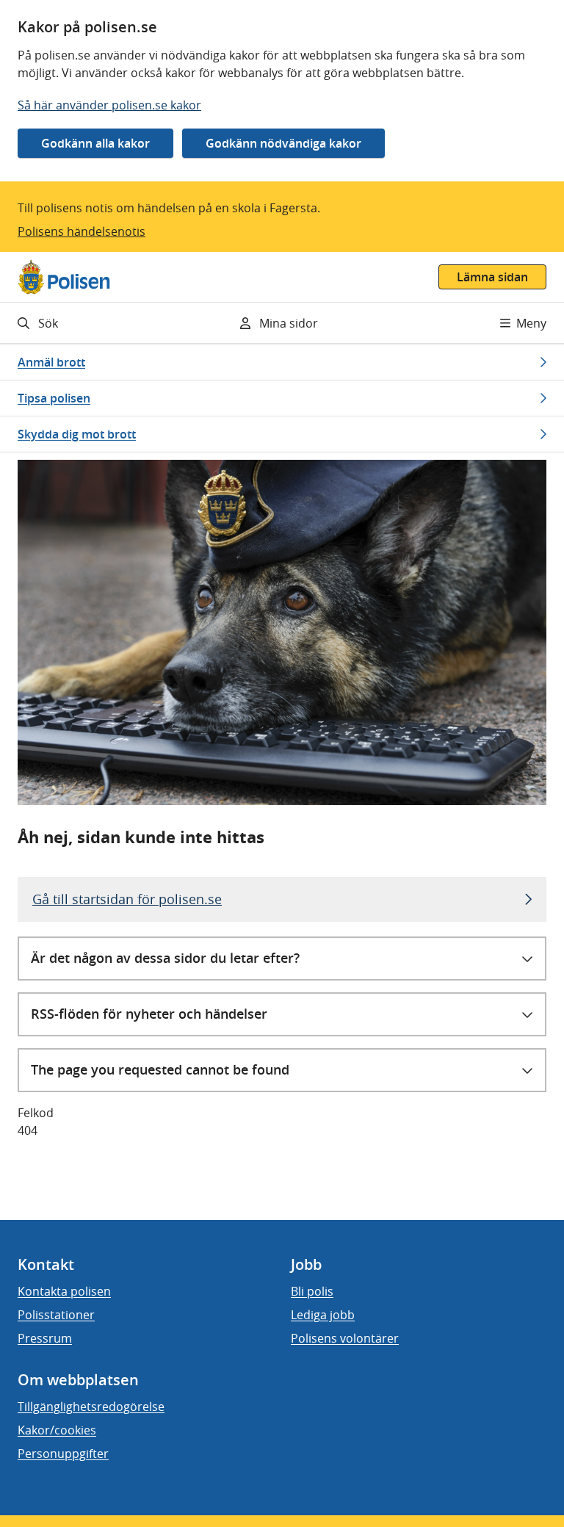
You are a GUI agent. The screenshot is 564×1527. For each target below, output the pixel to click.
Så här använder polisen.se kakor (109, 105)
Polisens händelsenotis (81, 231)
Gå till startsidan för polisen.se (127, 899)
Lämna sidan (492, 277)
